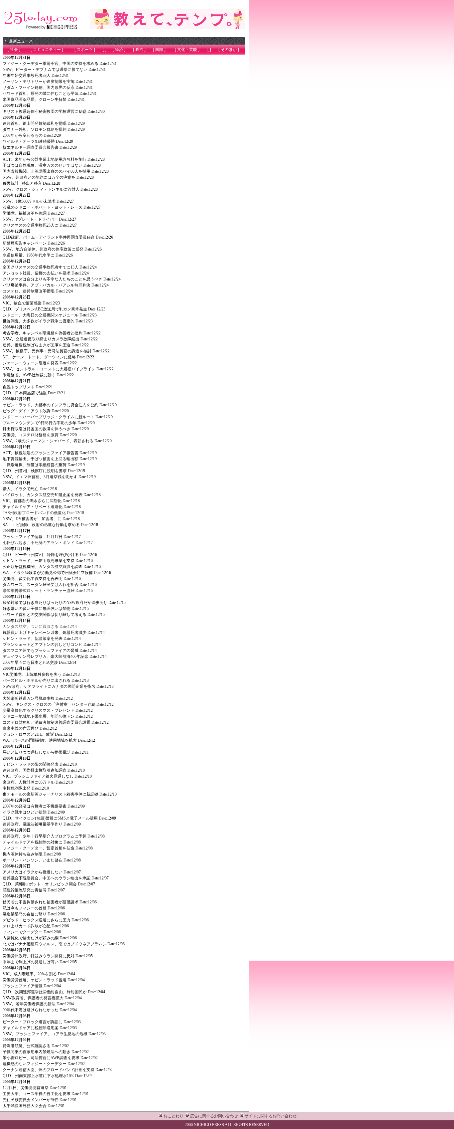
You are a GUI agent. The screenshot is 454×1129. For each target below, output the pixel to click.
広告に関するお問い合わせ (214, 1116)
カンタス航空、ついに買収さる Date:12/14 (40, 626)
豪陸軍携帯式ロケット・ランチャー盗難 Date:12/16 (48, 590)
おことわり (173, 1116)
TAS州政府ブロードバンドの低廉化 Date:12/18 (43, 512)
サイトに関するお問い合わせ (270, 1116)
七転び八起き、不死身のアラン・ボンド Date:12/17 (48, 542)
